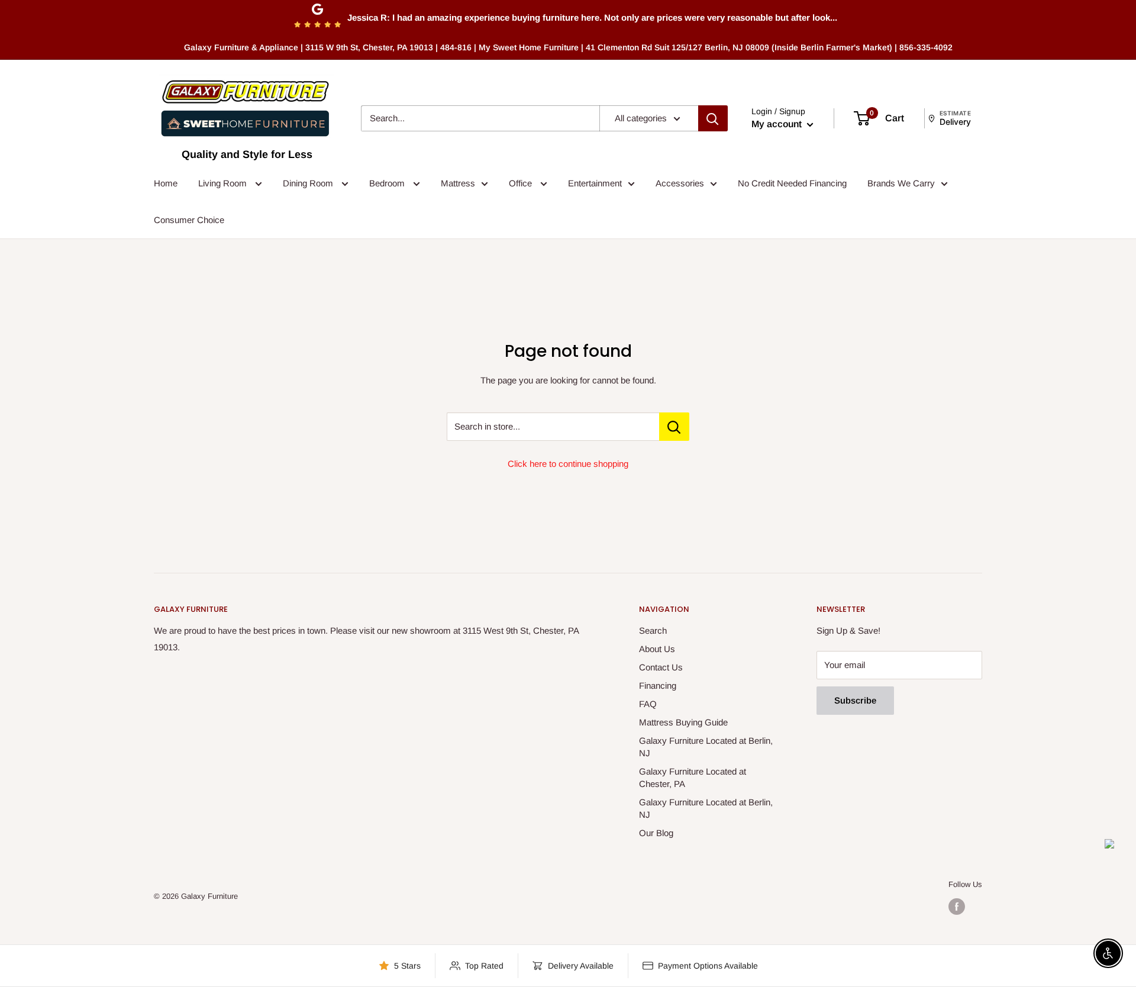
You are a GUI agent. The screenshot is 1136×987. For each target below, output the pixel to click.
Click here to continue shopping (568, 464)
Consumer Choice (189, 220)
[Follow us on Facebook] (956, 906)
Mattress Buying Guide (683, 722)
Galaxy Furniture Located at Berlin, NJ (706, 747)
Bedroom (388, 183)
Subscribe (855, 700)
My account (777, 124)
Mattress (458, 183)
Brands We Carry (901, 183)
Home (166, 183)
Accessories (680, 183)
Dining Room (309, 183)
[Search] (713, 118)
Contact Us (661, 667)
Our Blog (656, 833)
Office (521, 183)
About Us (657, 649)
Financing (657, 685)
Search (653, 630)
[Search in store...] (674, 426)
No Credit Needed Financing (792, 183)
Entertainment (595, 183)
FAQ (648, 704)
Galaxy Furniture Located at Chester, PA (692, 777)
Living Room (223, 183)
